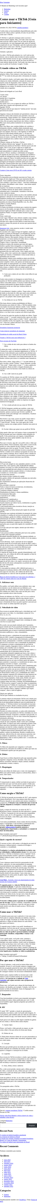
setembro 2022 (8, 1186)
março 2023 (7, 1176)
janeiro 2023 (8, 1179)
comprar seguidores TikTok (13, 1110)
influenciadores (11, 827)
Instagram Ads (4, 228)
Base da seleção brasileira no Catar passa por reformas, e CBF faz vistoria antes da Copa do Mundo (17, 577)
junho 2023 (7, 1174)
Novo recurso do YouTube (8, 341)
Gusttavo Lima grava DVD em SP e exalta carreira (16, 170)
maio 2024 (7, 1169)
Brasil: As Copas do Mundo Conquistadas (13, 1140)
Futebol (6, 11)
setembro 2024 (8, 1163)
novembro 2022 (9, 1183)
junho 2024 (7, 1167)
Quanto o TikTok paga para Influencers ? (13, 337)
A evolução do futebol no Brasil (10, 1137)
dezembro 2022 (9, 1181)
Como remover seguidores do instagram (12, 331)
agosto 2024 (8, 1165)
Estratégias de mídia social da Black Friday (13, 334)
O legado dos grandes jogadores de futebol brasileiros (16, 1138)
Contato (6, 14)
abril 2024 (7, 1170)
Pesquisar (3, 1122)
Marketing (7, 9)
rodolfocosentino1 (22, 27)
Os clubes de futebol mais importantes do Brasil (15, 1142)
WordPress (22, 1200)
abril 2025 (7, 1161)
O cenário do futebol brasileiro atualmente (13, 1135)
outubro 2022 (8, 1184)
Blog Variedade (5, 2)
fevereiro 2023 (8, 1177)
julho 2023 (7, 1172)
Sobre (6, 12)
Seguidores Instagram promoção (10, 327)
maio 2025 (7, 1160)
